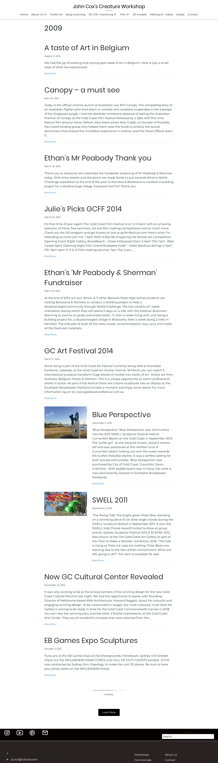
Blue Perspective (121, 415)
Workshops (141, 754)
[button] (45, 14)
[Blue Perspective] (65, 423)
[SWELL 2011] (65, 504)
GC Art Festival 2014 (78, 351)
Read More (50, 73)
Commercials (142, 760)
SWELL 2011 (110, 500)
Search (188, 732)
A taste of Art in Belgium (86, 48)
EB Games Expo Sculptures (91, 640)
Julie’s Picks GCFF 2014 (83, 209)
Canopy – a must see (82, 90)
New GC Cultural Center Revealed (103, 577)
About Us (171, 754)
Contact (170, 760)
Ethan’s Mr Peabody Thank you (97, 158)
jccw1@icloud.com (24, 759)
